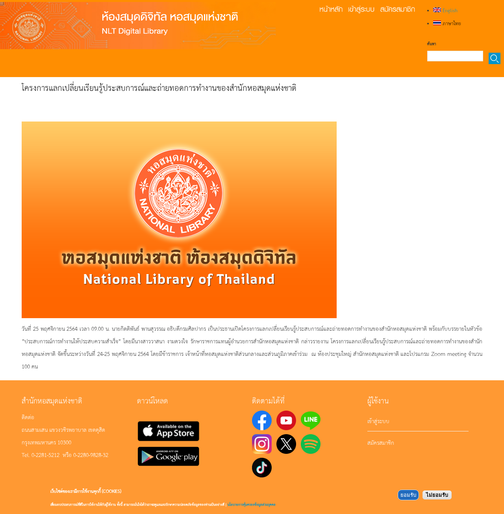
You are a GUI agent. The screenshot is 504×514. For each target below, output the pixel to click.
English (449, 10)
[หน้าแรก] (138, 25)
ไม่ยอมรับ (437, 495)
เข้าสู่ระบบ (378, 420)
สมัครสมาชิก (380, 442)
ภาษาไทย (451, 23)
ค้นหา (431, 44)
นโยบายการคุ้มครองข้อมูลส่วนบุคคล (252, 504)
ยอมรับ (408, 495)
